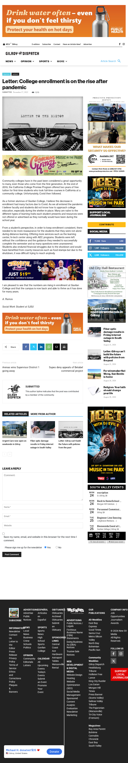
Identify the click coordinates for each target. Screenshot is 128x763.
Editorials (28, 662)
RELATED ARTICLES (15, 414)
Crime (26, 640)
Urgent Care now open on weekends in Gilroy (106, 311)
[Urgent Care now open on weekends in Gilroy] (14, 429)
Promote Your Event (42, 688)
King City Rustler (97, 681)
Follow (119, 248)
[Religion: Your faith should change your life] (94, 390)
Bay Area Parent (97, 729)
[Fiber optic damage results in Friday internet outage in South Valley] (42, 429)
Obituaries (57, 613)
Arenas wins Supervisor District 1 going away (20, 369)
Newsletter (14, 631)
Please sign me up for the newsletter (23, 547)
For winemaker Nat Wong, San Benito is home (114, 373)
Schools (27, 644)
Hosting (71, 678)
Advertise (28, 613)
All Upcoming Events (43, 665)
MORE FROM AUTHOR (43, 414)
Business (28, 637)
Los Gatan (94, 684)
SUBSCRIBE (15, 620)
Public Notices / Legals (75, 624)
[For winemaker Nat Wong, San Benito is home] (94, 374)
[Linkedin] (41, 347)
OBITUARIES (58, 609)
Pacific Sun (94, 650)
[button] (111, 61)
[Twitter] (33, 347)
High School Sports (41, 641)
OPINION (28, 655)
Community (29, 658)
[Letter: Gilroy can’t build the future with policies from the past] (70, 429)
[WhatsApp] (49, 347)
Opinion (6, 74)
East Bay (93, 742)
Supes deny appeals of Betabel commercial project (66, 369)
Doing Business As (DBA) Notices (74, 644)
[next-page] (10, 454)
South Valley (95, 745)
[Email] (56, 347)
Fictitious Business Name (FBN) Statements (75, 633)
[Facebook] (120, 44)
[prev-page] (4, 454)
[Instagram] (124, 44)
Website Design (74, 675)
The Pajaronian (96, 708)
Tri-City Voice (95, 714)
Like (121, 241)
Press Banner (95, 694)
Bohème (93, 732)
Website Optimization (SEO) (73, 685)
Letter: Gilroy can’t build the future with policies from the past (69, 444)
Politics (27, 647)
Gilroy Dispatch (96, 664)
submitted (7, 92)
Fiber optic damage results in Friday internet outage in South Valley (41, 444)
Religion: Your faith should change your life (115, 390)
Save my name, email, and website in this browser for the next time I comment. (40, 538)
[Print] (64, 347)
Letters (15, 74)
